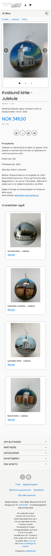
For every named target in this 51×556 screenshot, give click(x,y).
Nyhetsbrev (39, 489)
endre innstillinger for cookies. (27, 545)
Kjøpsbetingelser (30, 484)
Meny (8, 13)
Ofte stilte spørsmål (26, 495)
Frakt (18, 484)
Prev (8, 50)
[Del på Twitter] (16, 133)
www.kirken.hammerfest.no (26, 195)
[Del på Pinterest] (28, 133)
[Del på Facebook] (22, 133)
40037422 (23, 504)
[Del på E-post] (34, 133)
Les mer (32, 540)
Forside (5, 19)
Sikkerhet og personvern (20, 489)
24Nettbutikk (31, 551)
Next (47, 50)
